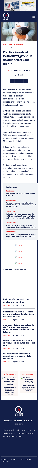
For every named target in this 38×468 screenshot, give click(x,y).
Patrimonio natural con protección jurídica (20, 195)
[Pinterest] (21, 81)
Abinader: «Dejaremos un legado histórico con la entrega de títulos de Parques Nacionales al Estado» (20, 216)
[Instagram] (12, 465)
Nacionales (22, 45)
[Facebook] (12, 81)
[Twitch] (22, 465)
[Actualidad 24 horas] (9, 70)
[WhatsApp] (26, 81)
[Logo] (6, 16)
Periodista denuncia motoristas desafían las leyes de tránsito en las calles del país (21, 205)
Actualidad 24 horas (22, 70)
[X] (16, 81)
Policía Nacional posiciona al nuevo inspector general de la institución (21, 235)
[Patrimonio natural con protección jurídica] (19, 284)
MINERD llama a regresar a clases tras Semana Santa (28, 388)
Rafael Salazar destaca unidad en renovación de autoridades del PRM (21, 226)
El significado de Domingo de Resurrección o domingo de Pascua (9, 391)
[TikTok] (17, 465)
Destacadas (9, 45)
